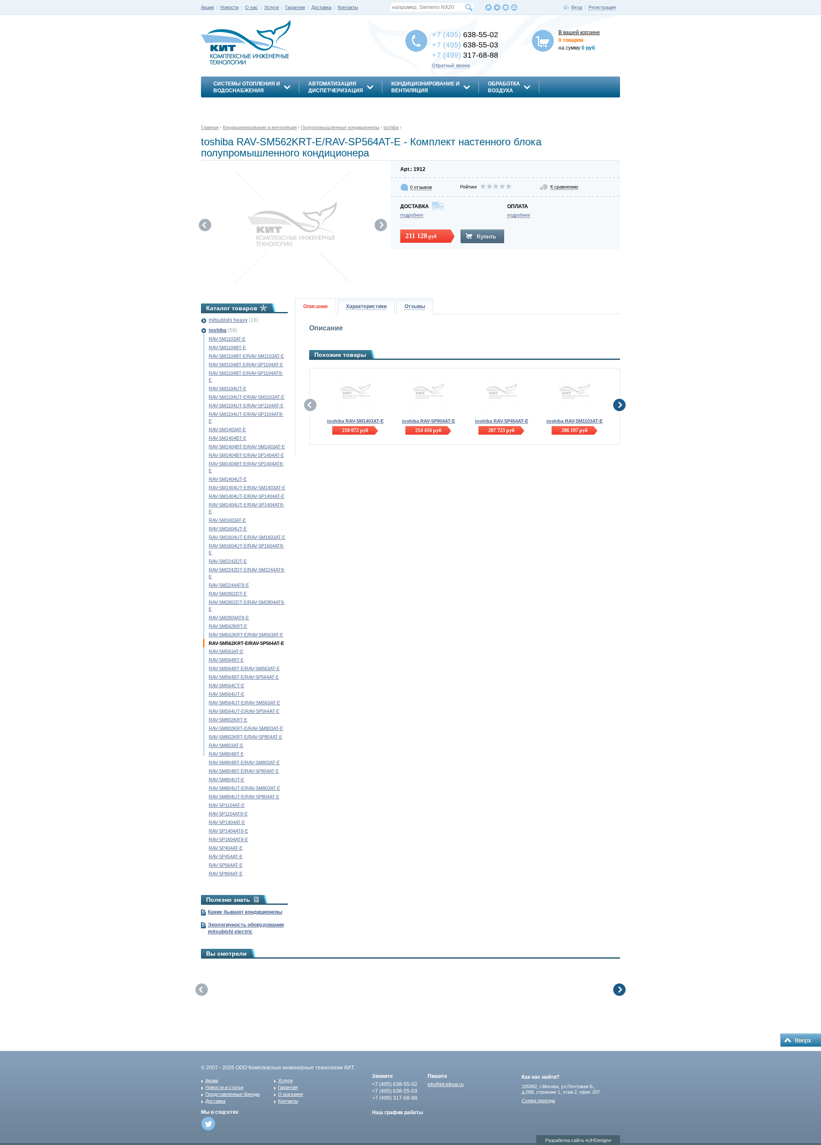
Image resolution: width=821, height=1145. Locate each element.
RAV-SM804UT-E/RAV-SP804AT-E (244, 796)
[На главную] (488, 7)
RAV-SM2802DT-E (228, 593)
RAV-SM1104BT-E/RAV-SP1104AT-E (246, 364)
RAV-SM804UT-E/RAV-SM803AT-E (244, 788)
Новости (229, 7)
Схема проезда (538, 1100)
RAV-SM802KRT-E (228, 719)
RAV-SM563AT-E (226, 651)
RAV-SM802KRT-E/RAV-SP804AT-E (245, 736)
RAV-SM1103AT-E (227, 338)
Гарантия (288, 1087)
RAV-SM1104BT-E (227, 347)
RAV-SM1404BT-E (227, 438)
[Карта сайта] (514, 7)
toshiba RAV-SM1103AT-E (574, 421)
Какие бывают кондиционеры (245, 912)
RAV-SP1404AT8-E (228, 830)
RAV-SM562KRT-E (228, 626)
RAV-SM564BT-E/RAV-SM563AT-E (244, 668)
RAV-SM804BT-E (226, 753)
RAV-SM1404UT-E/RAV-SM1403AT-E (247, 487)
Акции (207, 7)
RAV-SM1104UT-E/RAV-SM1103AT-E (246, 397)
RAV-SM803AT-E (226, 745)
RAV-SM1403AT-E (227, 429)
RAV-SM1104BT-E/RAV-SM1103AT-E (246, 356)
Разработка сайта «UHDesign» (578, 1140)
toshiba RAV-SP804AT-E (428, 421)
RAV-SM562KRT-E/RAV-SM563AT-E (246, 634)
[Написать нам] (505, 7)
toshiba (218, 330)
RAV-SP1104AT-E (227, 805)
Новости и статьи (224, 1087)
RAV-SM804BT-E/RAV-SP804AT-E (244, 771)
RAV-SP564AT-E (225, 865)
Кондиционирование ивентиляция (425, 87)
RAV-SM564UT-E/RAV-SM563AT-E (244, 702)
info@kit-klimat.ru (446, 1084)
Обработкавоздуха (504, 87)
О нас (251, 7)
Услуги (271, 7)
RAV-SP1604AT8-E (228, 839)
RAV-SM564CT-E (226, 685)
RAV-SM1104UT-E (227, 388)
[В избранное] (497, 7)
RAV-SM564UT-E (226, 694)
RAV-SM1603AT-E (227, 520)
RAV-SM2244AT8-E (229, 585)
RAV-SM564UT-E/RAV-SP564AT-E (244, 711)
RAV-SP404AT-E (225, 848)
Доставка (321, 7)
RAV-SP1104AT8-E (228, 813)
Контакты (348, 7)
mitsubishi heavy (228, 320)
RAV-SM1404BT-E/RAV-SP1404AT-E (246, 455)
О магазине (290, 1094)
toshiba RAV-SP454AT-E (501, 421)
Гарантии (295, 7)
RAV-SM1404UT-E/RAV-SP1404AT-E (246, 496)
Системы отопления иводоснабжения (246, 87)
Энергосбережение (242, 106)
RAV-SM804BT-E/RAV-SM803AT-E (244, 762)
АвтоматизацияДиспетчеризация (335, 87)
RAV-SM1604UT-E (228, 528)
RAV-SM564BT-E (226, 659)
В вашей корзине (579, 32)
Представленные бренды (232, 1094)
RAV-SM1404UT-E (228, 479)
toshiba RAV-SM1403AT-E (355, 421)
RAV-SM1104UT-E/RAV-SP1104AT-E (246, 405)
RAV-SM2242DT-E (228, 561)
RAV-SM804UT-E (226, 779)
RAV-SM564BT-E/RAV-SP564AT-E (244, 677)
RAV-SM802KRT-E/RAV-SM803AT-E (246, 728)
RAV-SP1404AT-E (227, 822)
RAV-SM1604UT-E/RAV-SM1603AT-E (247, 537)
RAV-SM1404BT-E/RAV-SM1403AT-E (247, 446)
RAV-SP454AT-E (225, 856)
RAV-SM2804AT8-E (229, 617)
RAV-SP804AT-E (225, 873)
